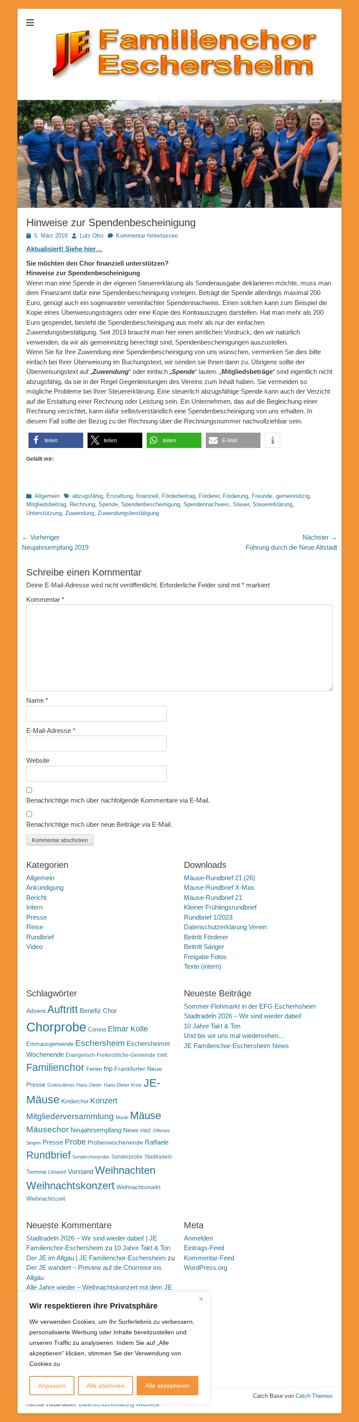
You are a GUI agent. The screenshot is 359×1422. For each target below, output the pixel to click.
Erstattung (119, 496)
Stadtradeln (158, 1156)
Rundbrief (40, 937)
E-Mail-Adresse (50, 730)
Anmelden (198, 1238)
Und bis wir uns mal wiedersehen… (234, 1035)
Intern (34, 907)
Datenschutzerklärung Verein (225, 927)
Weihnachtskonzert (70, 1185)
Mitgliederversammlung (70, 1116)
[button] (55, 440)
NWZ (145, 1130)
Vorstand (80, 1171)
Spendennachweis (206, 504)
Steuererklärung (272, 504)
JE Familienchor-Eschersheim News (236, 1045)
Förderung (235, 496)
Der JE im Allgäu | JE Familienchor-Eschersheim (96, 1258)
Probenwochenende (115, 1142)
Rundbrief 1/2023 (208, 917)
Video (34, 946)
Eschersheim (100, 1043)
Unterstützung (44, 513)
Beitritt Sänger (204, 946)
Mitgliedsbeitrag (46, 504)
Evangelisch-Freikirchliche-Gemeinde (110, 1055)
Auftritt (62, 1009)
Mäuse (145, 1115)
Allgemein (47, 496)
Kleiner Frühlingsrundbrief (220, 907)
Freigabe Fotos (205, 956)
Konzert (103, 1100)
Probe (75, 1142)
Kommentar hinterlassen (147, 235)
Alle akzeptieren (167, 1385)
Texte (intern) (202, 966)
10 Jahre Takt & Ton (212, 1026)
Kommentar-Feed (209, 1258)
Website (37, 760)
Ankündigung (44, 887)
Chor (110, 1010)
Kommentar (45, 599)
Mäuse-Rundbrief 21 (213, 897)
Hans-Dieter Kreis (123, 1085)
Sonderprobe (127, 1156)
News (130, 1130)
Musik (122, 1117)
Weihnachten (125, 1170)
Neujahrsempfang (95, 1130)
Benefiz (90, 1010)
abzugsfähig (87, 496)
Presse (36, 917)
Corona (97, 1029)
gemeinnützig (293, 496)
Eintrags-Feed (204, 1247)
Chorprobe (56, 1027)
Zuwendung (79, 513)
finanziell (147, 496)
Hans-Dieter (89, 1085)
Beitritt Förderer (206, 937)
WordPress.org (205, 1267)
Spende (108, 504)
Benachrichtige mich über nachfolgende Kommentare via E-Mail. (118, 800)
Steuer (241, 504)
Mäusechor (47, 1129)
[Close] (201, 1299)
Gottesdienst (60, 1085)
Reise (34, 927)
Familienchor (55, 1067)
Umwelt (57, 1172)
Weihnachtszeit (45, 1198)
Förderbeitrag (178, 496)
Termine (36, 1172)
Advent (36, 1010)
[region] (114, 1347)
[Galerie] (179, 205)
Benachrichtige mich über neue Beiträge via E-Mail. (99, 824)
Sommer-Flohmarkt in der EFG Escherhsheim (250, 1006)
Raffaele (157, 1142)
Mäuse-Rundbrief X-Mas (219, 887)
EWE (162, 1055)
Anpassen (52, 1385)
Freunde (262, 496)
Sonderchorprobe (90, 1156)
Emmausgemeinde (50, 1044)
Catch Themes (314, 1396)
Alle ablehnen (105, 1385)
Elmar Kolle (128, 1028)
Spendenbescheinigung (150, 504)
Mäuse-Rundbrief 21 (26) (219, 878)
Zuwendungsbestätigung (128, 513)
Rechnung (82, 504)
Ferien (94, 1069)
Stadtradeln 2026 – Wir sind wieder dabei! (243, 1016)
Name (37, 700)
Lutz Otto (91, 235)
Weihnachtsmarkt (138, 1187)
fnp (108, 1068)
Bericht (36, 897)
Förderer (209, 496)
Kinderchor (74, 1101)
